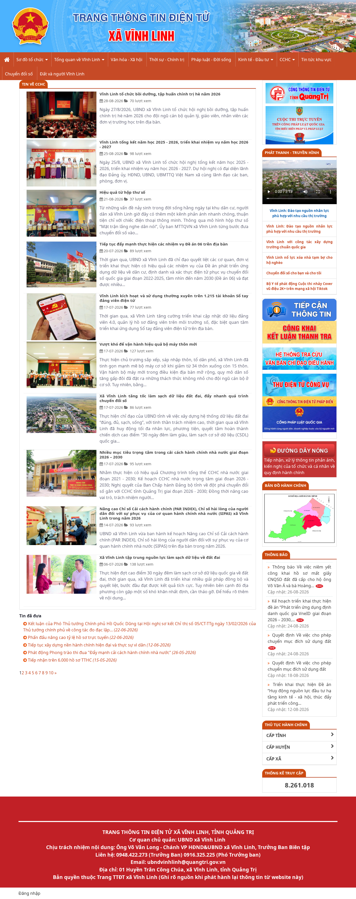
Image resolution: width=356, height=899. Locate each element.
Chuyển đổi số (19, 74)
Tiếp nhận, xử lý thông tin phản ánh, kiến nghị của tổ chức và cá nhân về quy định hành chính (299, 466)
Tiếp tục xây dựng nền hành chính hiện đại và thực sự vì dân (99, 645)
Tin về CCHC (33, 84)
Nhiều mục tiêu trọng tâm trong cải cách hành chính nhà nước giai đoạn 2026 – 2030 (174, 455)
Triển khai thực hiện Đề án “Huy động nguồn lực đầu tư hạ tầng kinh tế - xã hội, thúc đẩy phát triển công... (300, 697)
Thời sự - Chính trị (166, 59)
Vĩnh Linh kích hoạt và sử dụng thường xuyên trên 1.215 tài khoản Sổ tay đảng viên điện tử (174, 298)
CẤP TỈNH (276, 735)
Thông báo (276, 554)
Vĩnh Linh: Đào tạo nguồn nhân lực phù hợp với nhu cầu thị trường (299, 229)
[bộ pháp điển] (299, 401)
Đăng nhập (29, 893)
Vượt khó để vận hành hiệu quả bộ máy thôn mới (148, 344)
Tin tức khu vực (316, 59)
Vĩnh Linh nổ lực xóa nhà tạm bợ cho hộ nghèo (299, 260)
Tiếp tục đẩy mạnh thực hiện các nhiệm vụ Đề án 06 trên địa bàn (164, 244)
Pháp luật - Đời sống (211, 59)
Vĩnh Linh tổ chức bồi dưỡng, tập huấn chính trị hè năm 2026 (160, 93)
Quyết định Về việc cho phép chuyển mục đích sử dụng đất (300, 669)
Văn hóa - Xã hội (126, 59)
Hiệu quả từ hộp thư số (122, 192)
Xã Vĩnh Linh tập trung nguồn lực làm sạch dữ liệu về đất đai (160, 557)
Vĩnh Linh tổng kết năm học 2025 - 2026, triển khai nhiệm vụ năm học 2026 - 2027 (174, 144)
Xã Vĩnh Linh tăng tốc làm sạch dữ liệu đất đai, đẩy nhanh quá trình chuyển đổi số (174, 398)
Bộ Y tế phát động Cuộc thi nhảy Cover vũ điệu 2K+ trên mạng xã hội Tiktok (299, 286)
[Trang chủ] (6, 59)
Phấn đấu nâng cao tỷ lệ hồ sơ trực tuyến (80, 637)
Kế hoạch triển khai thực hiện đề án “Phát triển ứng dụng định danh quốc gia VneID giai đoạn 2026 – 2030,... (300, 613)
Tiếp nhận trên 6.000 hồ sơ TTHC (72, 660)
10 (51, 673)
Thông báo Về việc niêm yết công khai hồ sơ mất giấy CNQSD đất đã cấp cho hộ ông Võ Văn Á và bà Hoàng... (300, 579)
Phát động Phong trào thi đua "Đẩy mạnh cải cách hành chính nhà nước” (111, 652)
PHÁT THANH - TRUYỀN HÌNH (292, 152)
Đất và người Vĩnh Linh (62, 74)
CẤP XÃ (273, 759)
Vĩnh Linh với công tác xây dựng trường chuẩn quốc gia (299, 244)
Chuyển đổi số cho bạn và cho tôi (293, 273)
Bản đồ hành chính (285, 485)
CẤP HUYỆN (278, 747)
